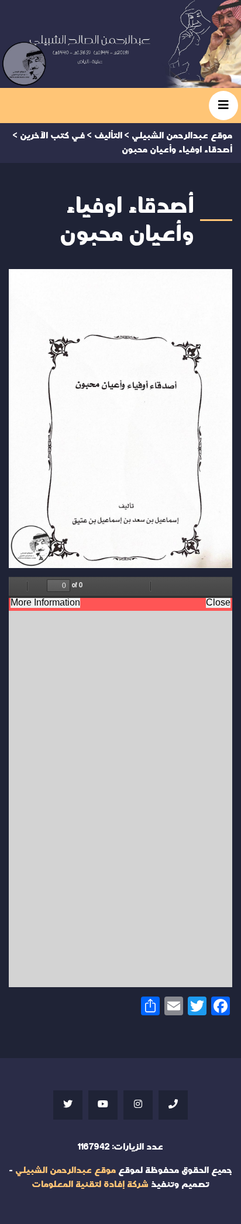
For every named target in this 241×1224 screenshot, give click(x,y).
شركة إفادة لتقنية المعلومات (90, 1184)
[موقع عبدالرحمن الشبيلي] (120, 44)
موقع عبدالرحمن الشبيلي (65, 1170)
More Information (45, 602)
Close (218, 602)
